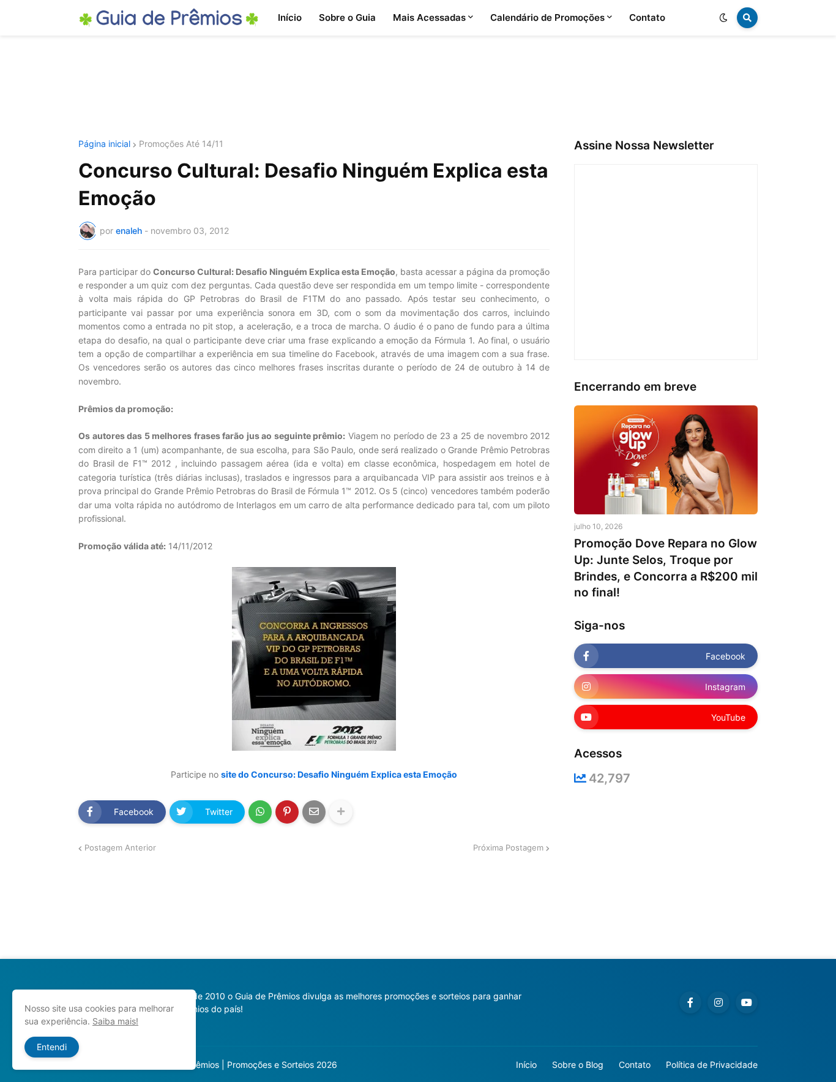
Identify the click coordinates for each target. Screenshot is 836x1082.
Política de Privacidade (712, 1064)
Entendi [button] (52, 1047)
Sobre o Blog (577, 1064)
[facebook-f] (690, 1002)
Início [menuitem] (290, 17)
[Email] (314, 812)
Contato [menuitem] (647, 17)
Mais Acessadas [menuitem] (429, 17)
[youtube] (747, 1002)
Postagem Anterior (120, 847)
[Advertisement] (418, 87)
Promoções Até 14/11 (181, 144)
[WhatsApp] (260, 812)
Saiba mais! (115, 1021)
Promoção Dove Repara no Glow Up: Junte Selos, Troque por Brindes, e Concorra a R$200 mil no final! (666, 567)
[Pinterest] (287, 812)
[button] (723, 17)
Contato (635, 1064)
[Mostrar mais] (341, 812)
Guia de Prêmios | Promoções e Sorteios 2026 (245, 1064)
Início (526, 1064)
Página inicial (104, 144)
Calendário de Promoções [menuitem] (547, 17)
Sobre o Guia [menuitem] (347, 17)
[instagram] (718, 1002)
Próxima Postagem (508, 847)
